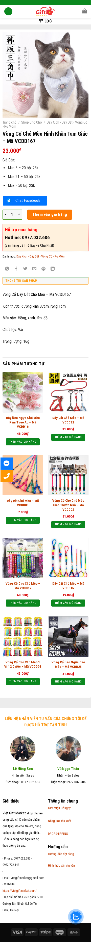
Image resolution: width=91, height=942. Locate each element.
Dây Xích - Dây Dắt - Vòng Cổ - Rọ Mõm (40, 256)
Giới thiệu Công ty (59, 808)
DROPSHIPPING (58, 834)
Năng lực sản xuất (59, 821)
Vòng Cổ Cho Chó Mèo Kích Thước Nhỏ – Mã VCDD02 (68, 504)
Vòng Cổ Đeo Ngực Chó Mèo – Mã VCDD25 (68, 664)
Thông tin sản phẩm (21, 280)
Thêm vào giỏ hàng (49, 214)
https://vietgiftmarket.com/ (20, 891)
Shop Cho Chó (31, 122)
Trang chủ (9, 122)
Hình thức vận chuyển (61, 865)
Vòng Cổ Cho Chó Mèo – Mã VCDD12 (23, 585)
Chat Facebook (27, 200)
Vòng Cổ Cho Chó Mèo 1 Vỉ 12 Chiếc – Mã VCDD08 (22, 664)
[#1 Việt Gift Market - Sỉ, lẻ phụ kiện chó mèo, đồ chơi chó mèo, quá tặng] (45, 11)
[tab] (45, 282)
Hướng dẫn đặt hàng (61, 854)
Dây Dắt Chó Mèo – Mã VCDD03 (23, 503)
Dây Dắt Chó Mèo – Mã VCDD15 (68, 585)
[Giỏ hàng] (84, 11)
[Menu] (8, 11)
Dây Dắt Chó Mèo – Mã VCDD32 (68, 420)
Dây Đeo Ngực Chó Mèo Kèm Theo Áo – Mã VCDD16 (23, 422)
